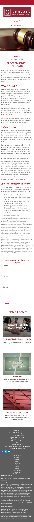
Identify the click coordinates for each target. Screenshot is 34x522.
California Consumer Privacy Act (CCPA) (15, 500)
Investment (17, 459)
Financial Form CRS (7, 475)
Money (17, 466)
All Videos (17, 472)
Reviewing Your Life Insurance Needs (17, 339)
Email (6, 276)
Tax (17, 465)
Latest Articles (17, 470)
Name (6, 266)
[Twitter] (14, 21)
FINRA (20, 512)
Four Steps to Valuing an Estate (17, 412)
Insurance (17, 463)
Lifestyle (17, 468)
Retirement (17, 457)
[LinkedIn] (16, 21)
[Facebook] (19, 21)
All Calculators (17, 474)
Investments (17, 377)
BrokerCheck (4, 480)
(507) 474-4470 (18, 25)
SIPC (24, 512)
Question (6, 287)
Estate (17, 461)
